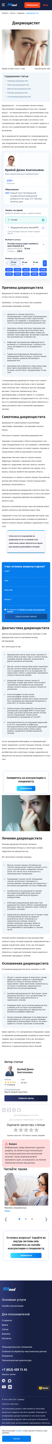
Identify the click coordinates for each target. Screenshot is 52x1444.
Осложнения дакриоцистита (19, 97)
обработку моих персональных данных (26, 611)
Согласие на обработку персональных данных (24, 1351)
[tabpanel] (26, 1192)
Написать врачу (26, 1098)
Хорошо (16, 1439)
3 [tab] (32, 1219)
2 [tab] (25, 1219)
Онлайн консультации (12, 1306)
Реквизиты (7, 1356)
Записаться (32, 5)
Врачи (5, 1325)
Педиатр (20, 13)
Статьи (12, 13)
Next (46, 1219)
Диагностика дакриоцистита (19, 89)
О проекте (7, 1320)
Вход (45, 5)
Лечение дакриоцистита (17, 93)
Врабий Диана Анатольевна (25, 1071)
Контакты (6, 1338)
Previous (6, 1219)
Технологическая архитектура (16, 1360)
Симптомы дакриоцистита (18, 85)
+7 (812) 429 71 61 (14, 1369)
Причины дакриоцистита (17, 81)
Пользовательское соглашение (17, 1347)
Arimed (5, 13)
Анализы (6, 1334)
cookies (19, 1431)
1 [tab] (19, 1219)
